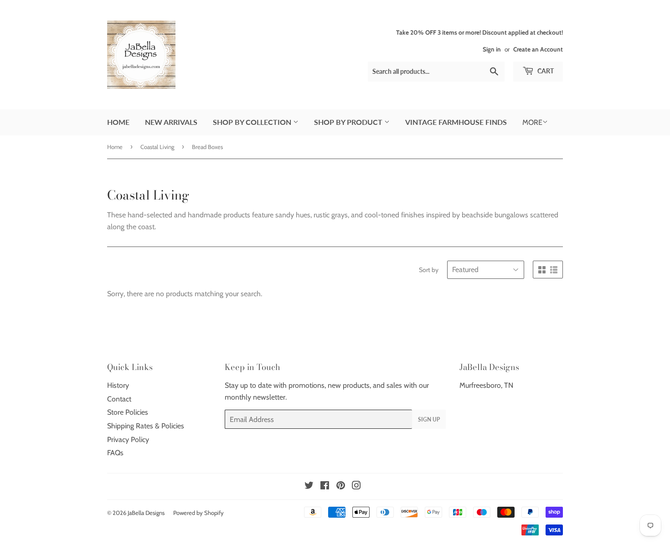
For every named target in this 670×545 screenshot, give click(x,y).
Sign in (492, 49)
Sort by (428, 270)
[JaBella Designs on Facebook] (325, 486)
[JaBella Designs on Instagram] (356, 486)
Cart (545, 71)
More (532, 122)
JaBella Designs (146, 512)
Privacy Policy (128, 439)
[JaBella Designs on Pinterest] (340, 486)
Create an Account (538, 49)
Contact (119, 399)
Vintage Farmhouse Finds (456, 122)
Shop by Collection (253, 122)
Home (118, 122)
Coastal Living (157, 146)
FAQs (115, 452)
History (118, 385)
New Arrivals (171, 122)
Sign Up (429, 419)
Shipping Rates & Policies (145, 426)
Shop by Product (349, 122)
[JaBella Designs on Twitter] (309, 486)
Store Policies (127, 412)
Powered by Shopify (198, 512)
